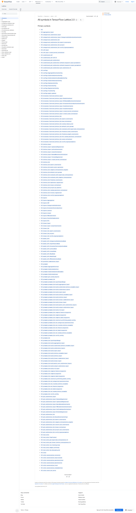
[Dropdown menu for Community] (52, 1)
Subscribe (119, 510)
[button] (9, 20)
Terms (22, 510)
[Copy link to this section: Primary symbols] (51, 26)
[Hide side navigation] (17, 510)
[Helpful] (95, 16)
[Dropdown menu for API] (32, 1)
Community (48, 1)
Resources (38, 1)
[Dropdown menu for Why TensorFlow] (65, 1)
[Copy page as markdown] (81, 20)
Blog (22, 495)
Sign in (132, 1)
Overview (4, 9)
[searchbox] (9, 14)
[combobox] (105, 1)
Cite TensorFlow (82, 504)
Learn (23, 1)
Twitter (22, 501)
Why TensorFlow (59, 1)
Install (18, 1)
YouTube (23, 504)
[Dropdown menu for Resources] (42, 1)
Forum (22, 497)
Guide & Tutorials (13, 9)
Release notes (81, 497)
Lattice (4, 6)
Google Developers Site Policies (57, 483)
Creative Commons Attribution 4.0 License (73, 482)
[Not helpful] (97, 16)
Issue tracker (81, 495)
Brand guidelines (82, 501)
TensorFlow (40, 16)
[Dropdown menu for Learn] (26, 1)
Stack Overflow (81, 499)
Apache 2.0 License (39, 483)
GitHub (127, 1)
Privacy (26, 510)
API (30, 1)
